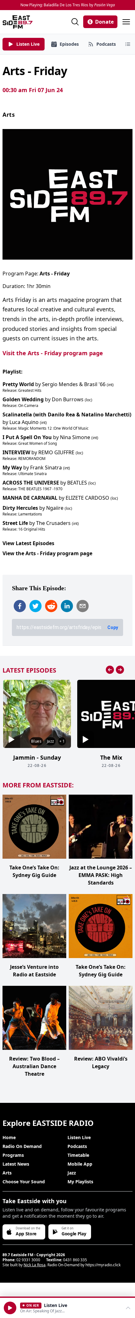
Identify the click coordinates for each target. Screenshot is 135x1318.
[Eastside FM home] (18, 22)
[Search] (75, 21)
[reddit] (51, 606)
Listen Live (79, 1137)
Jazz (72, 1173)
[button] (10, 1308)
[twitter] (35, 606)
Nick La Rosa (35, 1265)
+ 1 (62, 741)
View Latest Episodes (28, 543)
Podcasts (77, 1146)
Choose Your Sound (24, 1182)
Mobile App (80, 1164)
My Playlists (80, 1182)
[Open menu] (126, 21)
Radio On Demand (22, 1146)
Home (9, 1137)
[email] (82, 606)
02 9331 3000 (28, 1259)
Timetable (78, 1155)
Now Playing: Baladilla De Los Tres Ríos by (67, 5)
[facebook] (20, 606)
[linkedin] (67, 606)
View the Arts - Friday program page (47, 553)
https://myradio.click (103, 1265)
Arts (9, 114)
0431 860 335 (75, 1259)
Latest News (16, 1164)
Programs (13, 1155)
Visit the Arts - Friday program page (53, 353)
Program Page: (36, 273)
